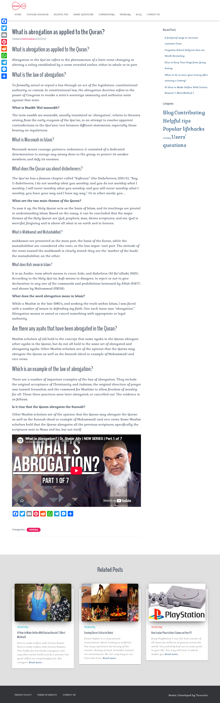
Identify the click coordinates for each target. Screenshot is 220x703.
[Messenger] (4, 69)
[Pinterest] (4, 41)
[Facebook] (4, 21)
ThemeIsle (202, 695)
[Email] (4, 35)
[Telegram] (4, 62)
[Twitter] (4, 28)
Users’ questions (83, 14)
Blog (139, 14)
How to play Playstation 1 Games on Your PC (171, 633)
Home (18, 14)
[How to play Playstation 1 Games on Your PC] (177, 602)
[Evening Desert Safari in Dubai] (110, 602)
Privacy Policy (23, 695)
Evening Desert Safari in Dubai (98, 633)
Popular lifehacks (37, 14)
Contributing (106, 14)
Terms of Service (47, 695)
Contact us (153, 14)
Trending (125, 14)
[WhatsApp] (4, 55)
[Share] (4, 76)
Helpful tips (61, 14)
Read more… (36, 662)
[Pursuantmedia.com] (19, 6)
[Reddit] (4, 48)
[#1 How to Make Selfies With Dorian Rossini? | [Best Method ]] (43, 602)
